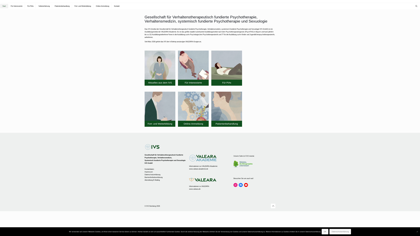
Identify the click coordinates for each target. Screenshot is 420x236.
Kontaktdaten (149, 169)
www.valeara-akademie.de (198, 169)
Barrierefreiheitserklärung (154, 177)
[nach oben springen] (273, 206)
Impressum (149, 172)
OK (325, 232)
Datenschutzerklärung (152, 174)
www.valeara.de (194, 189)
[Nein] (417, 232)
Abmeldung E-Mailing (152, 180)
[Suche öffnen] (416, 6)
